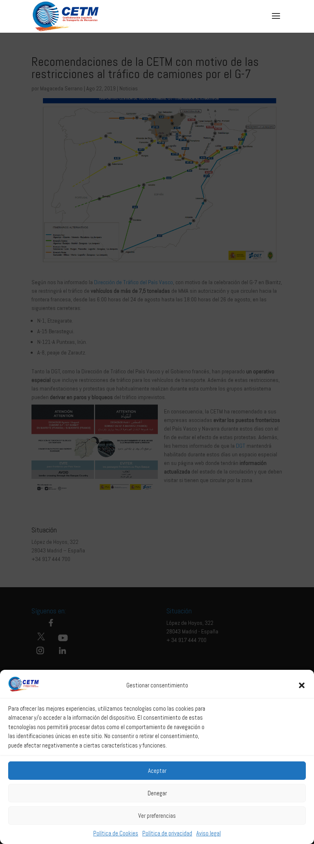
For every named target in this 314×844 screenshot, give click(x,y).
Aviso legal (208, 833)
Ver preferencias (157, 815)
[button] (302, 685)
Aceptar (157, 770)
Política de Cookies (115, 833)
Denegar (157, 793)
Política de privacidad (167, 833)
